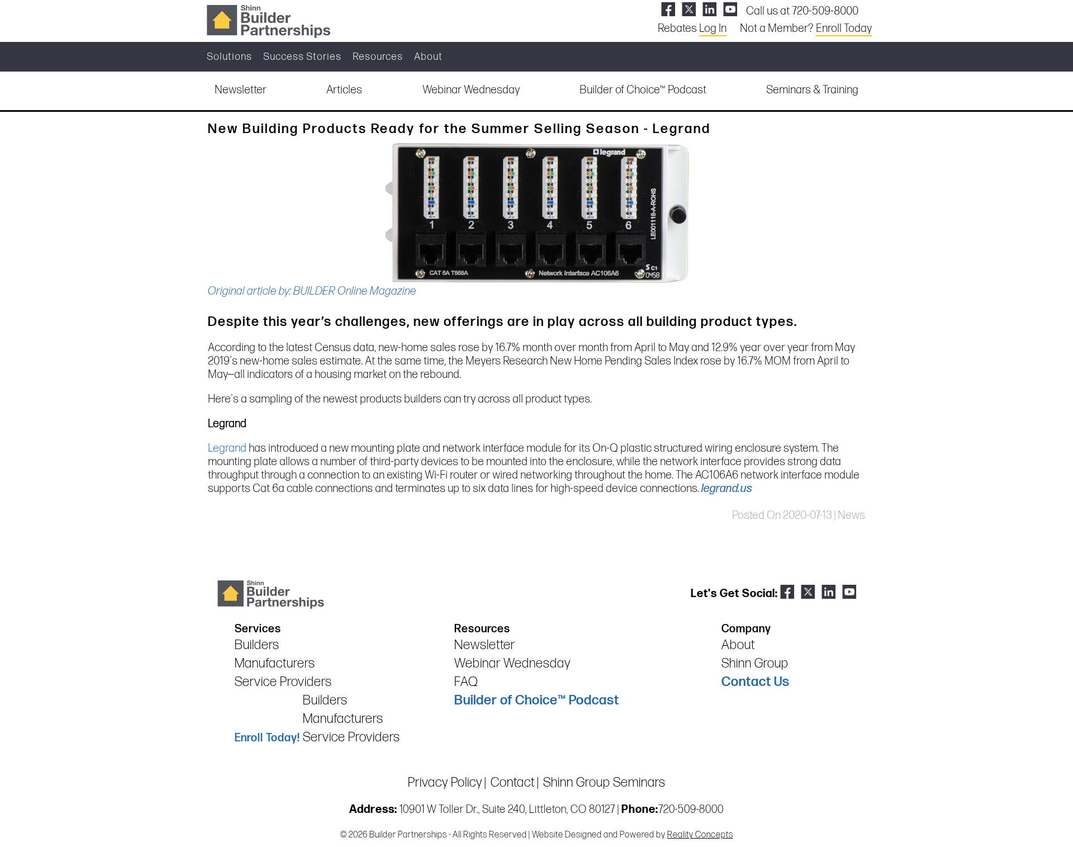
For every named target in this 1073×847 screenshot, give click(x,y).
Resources (378, 57)
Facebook (668, 9)
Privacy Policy (445, 782)
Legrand (227, 448)
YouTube (730, 9)
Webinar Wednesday (471, 90)
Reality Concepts (700, 835)
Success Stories (302, 57)
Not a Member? (806, 28)
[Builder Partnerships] (268, 20)
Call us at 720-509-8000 (802, 11)
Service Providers (283, 682)
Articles (344, 90)
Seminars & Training (812, 90)
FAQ (466, 682)
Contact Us (755, 682)
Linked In (709, 9)
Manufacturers (275, 663)
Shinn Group (755, 663)
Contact (513, 782)
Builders (257, 645)
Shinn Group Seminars (604, 782)
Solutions (229, 57)
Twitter (689, 9)
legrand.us (726, 488)
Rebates (692, 28)
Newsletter (241, 90)
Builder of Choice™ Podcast (643, 90)
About (428, 57)
